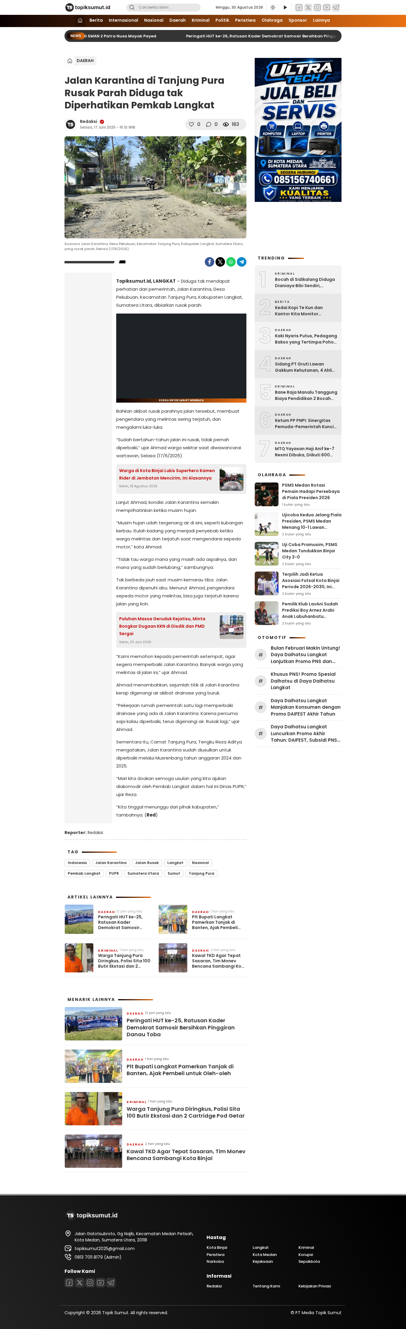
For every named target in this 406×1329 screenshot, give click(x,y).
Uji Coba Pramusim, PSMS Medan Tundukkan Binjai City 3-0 (309, 551)
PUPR (114, 873)
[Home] (80, 21)
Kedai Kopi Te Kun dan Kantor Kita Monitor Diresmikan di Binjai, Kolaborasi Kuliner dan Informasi (299, 311)
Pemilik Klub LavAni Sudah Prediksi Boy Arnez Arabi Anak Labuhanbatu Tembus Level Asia (310, 613)
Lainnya (321, 20)
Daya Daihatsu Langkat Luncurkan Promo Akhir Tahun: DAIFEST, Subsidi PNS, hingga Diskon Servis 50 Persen (304, 734)
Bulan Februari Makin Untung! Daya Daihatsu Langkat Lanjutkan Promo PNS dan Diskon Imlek (305, 655)
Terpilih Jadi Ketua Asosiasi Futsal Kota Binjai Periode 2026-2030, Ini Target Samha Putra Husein (310, 586)
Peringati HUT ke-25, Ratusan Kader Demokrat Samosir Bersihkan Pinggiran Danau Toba (271, 36)
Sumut (174, 873)
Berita (96, 20)
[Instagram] (317, 8)
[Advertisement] (88, 370)
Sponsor (298, 20)
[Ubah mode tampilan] (272, 7)
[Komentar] (208, 124)
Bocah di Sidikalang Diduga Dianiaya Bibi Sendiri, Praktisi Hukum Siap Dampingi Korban (305, 282)
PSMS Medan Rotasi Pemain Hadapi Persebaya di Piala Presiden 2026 (311, 491)
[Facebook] (299, 8)
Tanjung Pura (201, 873)
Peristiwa (245, 20)
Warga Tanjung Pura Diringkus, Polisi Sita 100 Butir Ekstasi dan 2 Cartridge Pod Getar (124, 961)
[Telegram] (336, 8)
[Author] (70, 124)
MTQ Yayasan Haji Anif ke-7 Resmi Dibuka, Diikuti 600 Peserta (304, 452)
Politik (222, 20)
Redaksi (88, 121)
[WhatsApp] (231, 262)
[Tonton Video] (285, 7)
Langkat (175, 862)
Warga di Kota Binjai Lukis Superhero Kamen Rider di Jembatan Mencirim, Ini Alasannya (167, 474)
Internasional (123, 20)
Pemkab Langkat (84, 873)
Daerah (177, 20)
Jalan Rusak (147, 862)
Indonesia (77, 862)
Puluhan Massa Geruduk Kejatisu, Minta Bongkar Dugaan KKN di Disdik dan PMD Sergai (162, 626)
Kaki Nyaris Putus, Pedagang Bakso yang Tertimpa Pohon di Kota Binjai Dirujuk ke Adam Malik (306, 339)
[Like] (191, 124)
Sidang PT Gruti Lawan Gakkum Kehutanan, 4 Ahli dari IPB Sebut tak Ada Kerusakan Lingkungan (303, 367)
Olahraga (272, 20)
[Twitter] (308, 8)
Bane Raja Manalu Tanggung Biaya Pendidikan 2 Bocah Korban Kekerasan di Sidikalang (306, 395)
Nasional (153, 20)
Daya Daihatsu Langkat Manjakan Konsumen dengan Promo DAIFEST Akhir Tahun (306, 707)
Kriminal (201, 20)
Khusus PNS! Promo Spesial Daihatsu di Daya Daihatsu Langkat (303, 681)
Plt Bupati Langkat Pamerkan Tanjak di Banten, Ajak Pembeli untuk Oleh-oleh (215, 922)
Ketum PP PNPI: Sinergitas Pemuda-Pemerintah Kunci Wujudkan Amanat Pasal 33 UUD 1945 (305, 423)
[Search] (132, 7)
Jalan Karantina (111, 862)
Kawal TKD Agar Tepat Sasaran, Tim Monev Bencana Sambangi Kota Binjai (219, 961)
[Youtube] (326, 8)
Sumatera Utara (143, 873)
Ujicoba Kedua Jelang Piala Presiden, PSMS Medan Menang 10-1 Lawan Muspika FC (312, 524)
